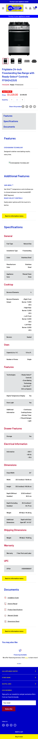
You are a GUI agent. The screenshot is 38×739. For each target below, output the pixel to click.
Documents (9, 126)
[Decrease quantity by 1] (12, 100)
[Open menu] (3, 8)
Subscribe (8, 709)
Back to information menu (14, 216)
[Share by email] (34, 106)
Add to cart (19, 732)
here (25, 657)
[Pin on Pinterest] (26, 106)
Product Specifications (14, 609)
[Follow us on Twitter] (7, 725)
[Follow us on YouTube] (15, 725)
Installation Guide (13, 598)
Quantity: (5, 100)
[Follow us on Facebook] (3, 725)
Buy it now (19, 736)
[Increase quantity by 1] (22, 100)
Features (8, 115)
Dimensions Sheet (13, 621)
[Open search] (26, 8)
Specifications (11, 121)
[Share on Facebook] (23, 106)
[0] (34, 8)
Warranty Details (12, 615)
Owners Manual (12, 604)
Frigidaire (5, 85)
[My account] (30, 8)
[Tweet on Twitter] (30, 106)
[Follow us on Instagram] (11, 725)
